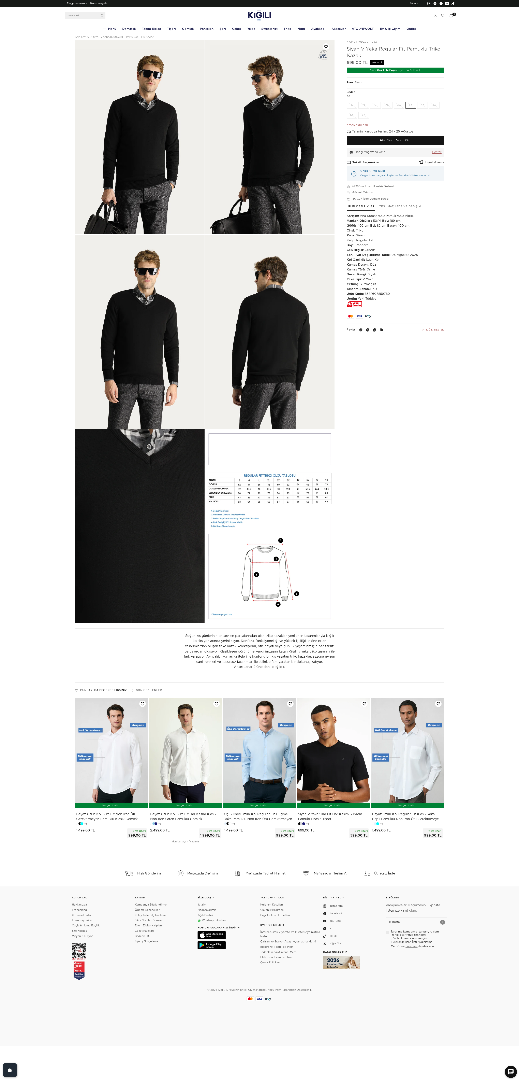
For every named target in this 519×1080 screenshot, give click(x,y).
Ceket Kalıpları (144, 931)
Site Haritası (79, 931)
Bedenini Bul (143, 936)
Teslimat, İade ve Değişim (400, 206)
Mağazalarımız (77, 3)
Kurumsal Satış (81, 915)
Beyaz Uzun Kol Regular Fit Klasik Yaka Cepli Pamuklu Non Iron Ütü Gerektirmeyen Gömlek (406, 817)
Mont (301, 28)
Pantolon (206, 28)
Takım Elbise (151, 28)
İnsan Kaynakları (82, 920)
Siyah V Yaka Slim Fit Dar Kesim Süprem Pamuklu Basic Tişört (330, 817)
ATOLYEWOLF (363, 28)
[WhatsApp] (375, 329)
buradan (411, 946)
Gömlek (188, 28)
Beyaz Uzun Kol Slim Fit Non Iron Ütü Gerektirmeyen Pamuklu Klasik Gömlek (107, 817)
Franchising (79, 910)
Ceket (236, 28)
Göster (437, 152)
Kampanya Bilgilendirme (151, 904)
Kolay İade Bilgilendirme (150, 915)
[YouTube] (447, 3)
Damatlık (129, 28)
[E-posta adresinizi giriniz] (442, 922)
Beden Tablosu (357, 125)
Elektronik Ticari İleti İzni (276, 957)
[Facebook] (435, 3)
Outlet (411, 28)
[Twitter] (441, 3)
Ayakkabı (318, 28)
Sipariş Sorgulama (146, 941)
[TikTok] (453, 3)
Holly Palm (274, 990)
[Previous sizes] (101, 802)
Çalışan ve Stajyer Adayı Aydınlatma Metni (288, 941)
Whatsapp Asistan (214, 920)
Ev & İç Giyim (390, 28)
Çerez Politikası (270, 962)
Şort (223, 28)
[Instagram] (429, 3)
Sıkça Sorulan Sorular (148, 920)
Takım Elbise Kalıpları (148, 925)
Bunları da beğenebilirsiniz (103, 690)
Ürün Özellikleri (361, 206)
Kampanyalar (99, 3)
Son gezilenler (149, 690)
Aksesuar (338, 28)
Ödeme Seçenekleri (147, 910)
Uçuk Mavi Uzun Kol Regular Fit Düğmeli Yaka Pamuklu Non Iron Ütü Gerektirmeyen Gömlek (258, 817)
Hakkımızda (79, 904)
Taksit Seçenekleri (366, 162)
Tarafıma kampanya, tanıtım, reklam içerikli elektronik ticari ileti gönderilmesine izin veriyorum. (415, 935)
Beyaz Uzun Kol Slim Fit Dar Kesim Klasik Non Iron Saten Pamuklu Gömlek (183, 817)
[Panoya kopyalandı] (382, 329)
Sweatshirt (269, 28)
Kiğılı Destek (435, 330)
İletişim (201, 904)
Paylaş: (351, 329)
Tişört (171, 28)
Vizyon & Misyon (82, 936)
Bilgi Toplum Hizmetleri (275, 915)
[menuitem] (77, 3)
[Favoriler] (443, 15)
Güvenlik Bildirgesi (272, 910)
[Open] (10, 1070)
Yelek (251, 28)
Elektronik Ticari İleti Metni (277, 947)
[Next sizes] (124, 802)
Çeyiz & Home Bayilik (86, 925)
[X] (368, 329)
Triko (287, 28)
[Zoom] (140, 137)
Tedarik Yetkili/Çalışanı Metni (278, 952)
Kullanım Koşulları (271, 904)
